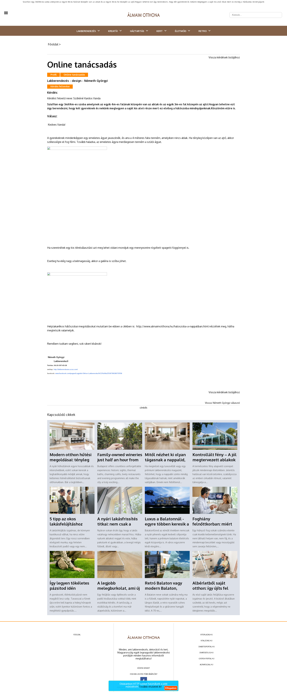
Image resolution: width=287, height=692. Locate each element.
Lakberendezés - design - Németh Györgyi (77, 81)
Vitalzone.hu (206, 641)
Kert (159, 31)
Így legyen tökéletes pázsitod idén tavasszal (69, 588)
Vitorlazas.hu (206, 635)
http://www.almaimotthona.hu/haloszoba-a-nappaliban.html (172, 326)
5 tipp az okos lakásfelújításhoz (66, 521)
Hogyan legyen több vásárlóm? (143, 674)
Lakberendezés (86, 31)
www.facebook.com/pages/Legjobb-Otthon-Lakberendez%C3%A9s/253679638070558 (88, 373)
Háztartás (137, 31)
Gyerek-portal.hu (206, 659)
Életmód (180, 31)
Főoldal (53, 44)
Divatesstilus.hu (206, 653)
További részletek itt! (150, 686)
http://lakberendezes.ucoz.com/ (66, 369)
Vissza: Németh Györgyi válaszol (222, 402)
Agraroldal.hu (206, 665)
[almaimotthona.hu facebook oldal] (143, 680)
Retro (202, 31)
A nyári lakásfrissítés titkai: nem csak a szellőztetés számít (117, 524)
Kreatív (113, 31)
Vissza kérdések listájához (224, 57)
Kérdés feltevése (60, 86)
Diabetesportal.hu (206, 647)
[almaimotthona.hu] (144, 15)
